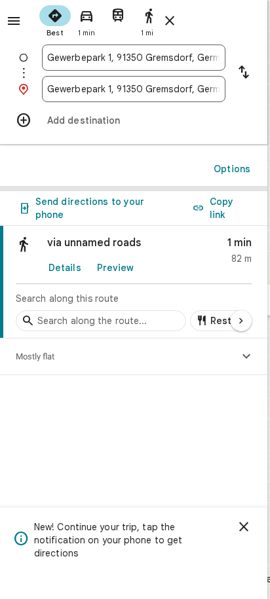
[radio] (55, 20)
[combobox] (133, 58)
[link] (133, 282)
